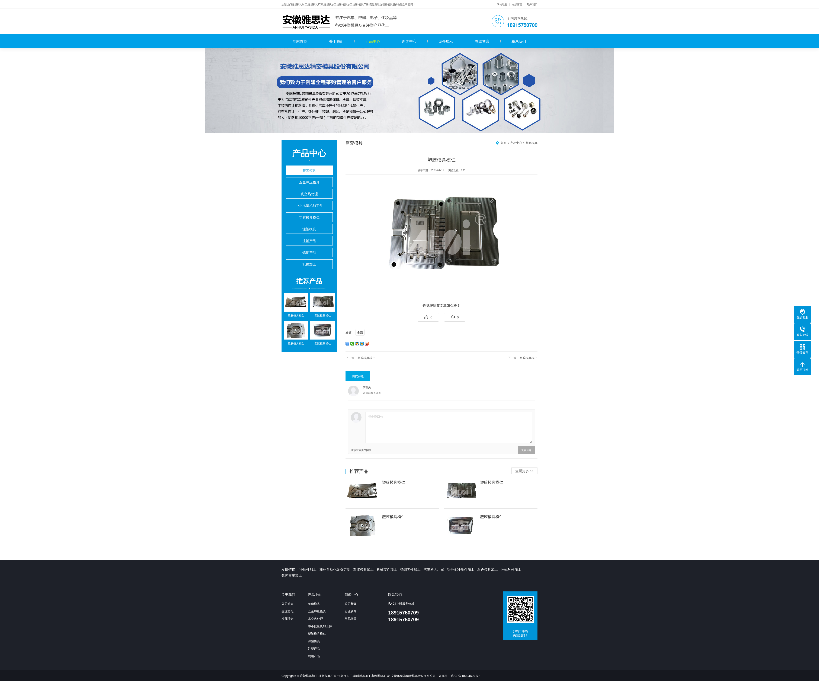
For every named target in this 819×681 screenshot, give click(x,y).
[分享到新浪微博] (367, 344)
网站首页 (300, 41)
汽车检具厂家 (434, 569)
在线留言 (517, 4)
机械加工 (309, 264)
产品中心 (373, 41)
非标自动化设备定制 (334, 569)
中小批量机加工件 (309, 205)
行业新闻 (351, 611)
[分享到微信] (352, 344)
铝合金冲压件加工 (460, 569)
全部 (360, 332)
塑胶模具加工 (363, 569)
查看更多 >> (524, 470)
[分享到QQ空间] (362, 344)
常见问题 (351, 618)
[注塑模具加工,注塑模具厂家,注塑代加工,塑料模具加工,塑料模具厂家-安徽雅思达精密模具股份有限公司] (340, 21)
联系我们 (532, 4)
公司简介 (287, 603)
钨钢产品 (309, 252)
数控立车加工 (292, 575)
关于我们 (336, 41)
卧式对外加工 (511, 569)
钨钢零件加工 (410, 569)
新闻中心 (409, 41)
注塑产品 (309, 240)
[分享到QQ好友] (357, 344)
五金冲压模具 (309, 182)
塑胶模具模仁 (309, 217)
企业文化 (287, 611)
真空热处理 (309, 193)
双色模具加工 (487, 569)
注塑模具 (309, 229)
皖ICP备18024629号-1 (466, 676)
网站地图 (502, 4)
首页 (504, 143)
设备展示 (446, 41)
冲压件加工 (308, 569)
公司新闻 (351, 603)
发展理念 (287, 618)
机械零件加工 (387, 569)
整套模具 (309, 170)
